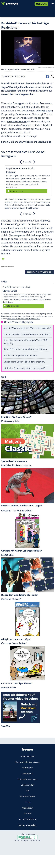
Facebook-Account (16, 121)
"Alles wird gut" (44, 110)
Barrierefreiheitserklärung (27, 762)
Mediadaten (27, 808)
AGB (27, 790)
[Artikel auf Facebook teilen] (47, 76)
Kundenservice (27, 756)
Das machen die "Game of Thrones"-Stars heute (27, 334)
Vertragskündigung (27, 819)
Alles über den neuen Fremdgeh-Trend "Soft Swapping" (26, 342)
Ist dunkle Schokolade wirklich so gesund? (24, 368)
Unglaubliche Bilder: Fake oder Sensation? (24, 361)
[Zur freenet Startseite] (9, 3)
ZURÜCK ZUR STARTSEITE (39, 272)
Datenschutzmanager (27, 779)
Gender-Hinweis (27, 796)
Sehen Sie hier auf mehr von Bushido (26, 141)
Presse (28, 802)
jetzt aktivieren (16, 191)
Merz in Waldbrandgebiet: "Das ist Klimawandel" (27, 328)
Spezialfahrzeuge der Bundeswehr (21, 355)
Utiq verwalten (27, 785)
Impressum (27, 767)
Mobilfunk (41, 4)
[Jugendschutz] (27, 837)
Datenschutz (27, 773)
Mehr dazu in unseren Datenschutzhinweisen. (23, 319)
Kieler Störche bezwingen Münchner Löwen (25, 349)
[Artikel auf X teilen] (52, 76)
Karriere (27, 813)
